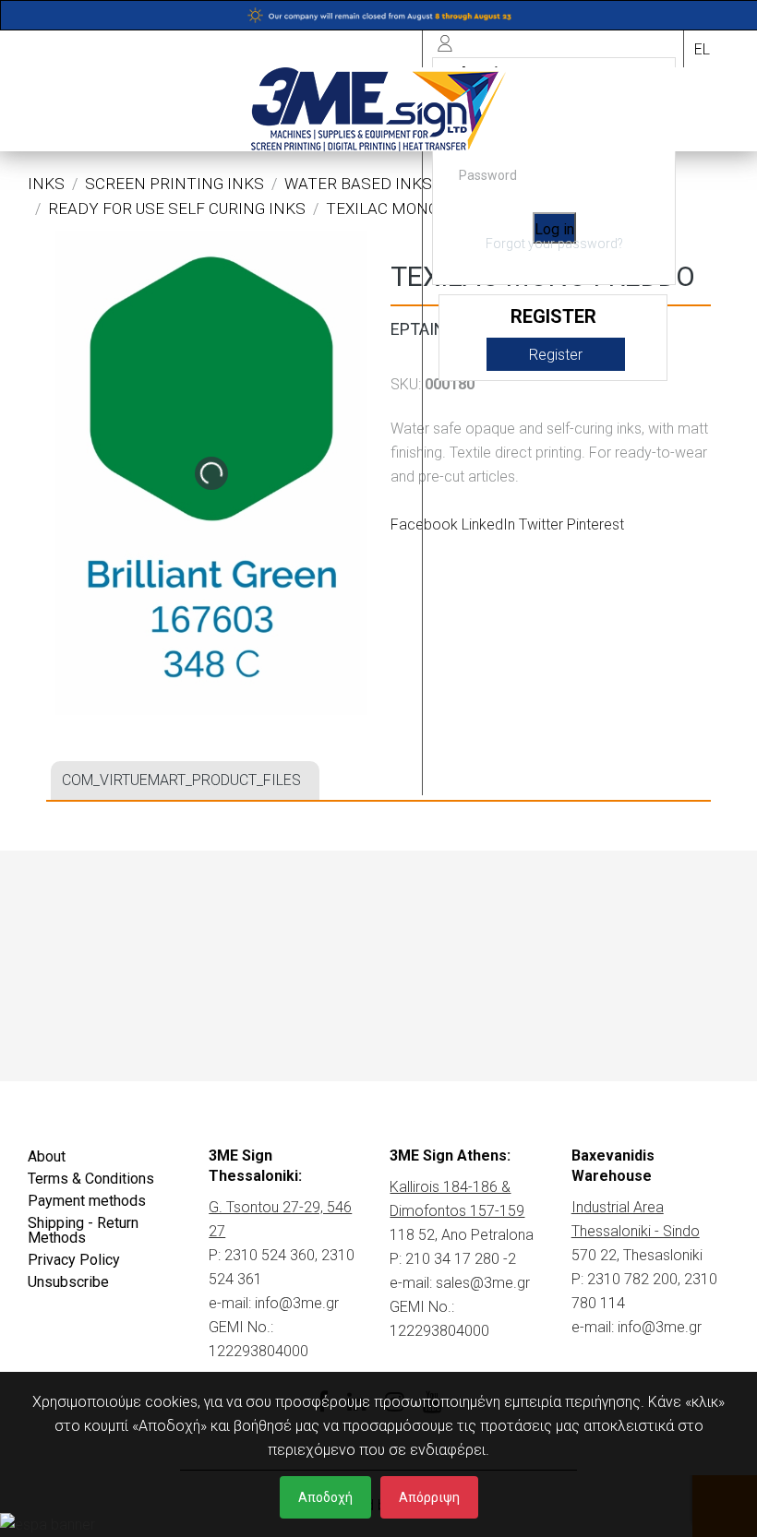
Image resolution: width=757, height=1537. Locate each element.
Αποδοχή (325, 1497)
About (47, 1156)
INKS (46, 183)
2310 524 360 (269, 1255)
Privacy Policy (74, 1260)
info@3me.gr (297, 1303)
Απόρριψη (429, 1497)
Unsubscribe (68, 1282)
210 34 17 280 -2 (460, 1259)
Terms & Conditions (91, 1178)
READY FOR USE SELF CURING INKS (177, 208)
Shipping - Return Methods (83, 1230)
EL (702, 49)
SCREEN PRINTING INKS (174, 183)
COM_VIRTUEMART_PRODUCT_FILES (181, 780)
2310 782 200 (632, 1279)
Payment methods (87, 1200)
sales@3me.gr (483, 1283)
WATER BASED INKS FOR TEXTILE (407, 183)
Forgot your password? (554, 243)
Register (556, 354)
